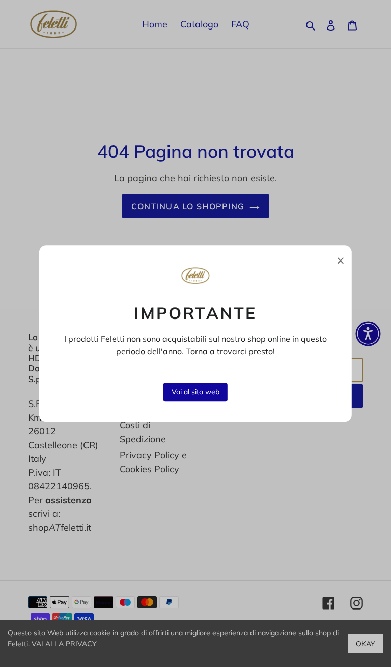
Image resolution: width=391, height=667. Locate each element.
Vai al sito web (195, 391)
